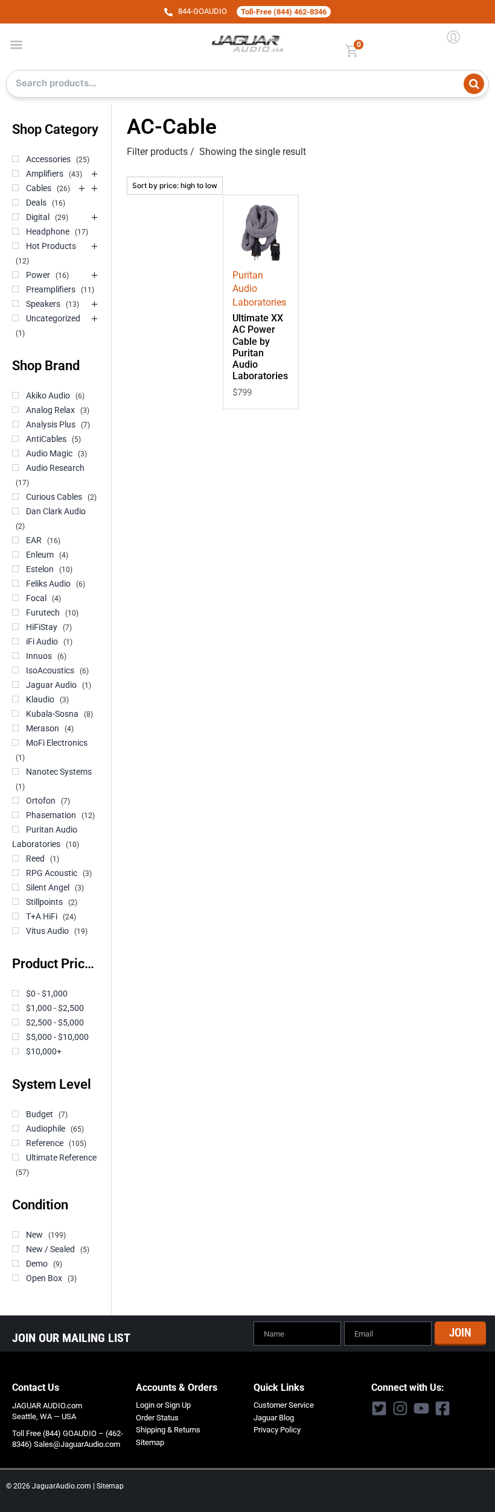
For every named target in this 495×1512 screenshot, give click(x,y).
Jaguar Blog (274, 1417)
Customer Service (284, 1405)
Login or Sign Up (163, 1405)
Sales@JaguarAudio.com (77, 1444)
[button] (16, 44)
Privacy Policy (277, 1429)
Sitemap (150, 1442)
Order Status (157, 1417)
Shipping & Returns (168, 1429)
